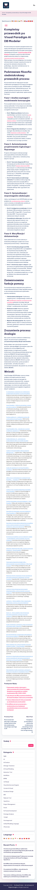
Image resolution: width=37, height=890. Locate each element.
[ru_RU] (26, 21)
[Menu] (34, 5)
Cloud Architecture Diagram (11, 785)
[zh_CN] (30, 21)
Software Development (10, 811)
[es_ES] (16, 21)
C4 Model (6, 782)
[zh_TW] (32, 21)
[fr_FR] (17, 21)
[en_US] (14, 21)
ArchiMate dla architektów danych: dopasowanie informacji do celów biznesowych (18, 864)
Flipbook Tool (7, 798)
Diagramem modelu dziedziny (18, 132)
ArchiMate (6, 775)
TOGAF (6, 817)
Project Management (9, 804)
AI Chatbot (7, 762)
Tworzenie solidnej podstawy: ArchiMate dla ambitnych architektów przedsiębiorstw (17, 875)
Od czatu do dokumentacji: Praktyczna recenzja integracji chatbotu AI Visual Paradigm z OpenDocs (18, 857)
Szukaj (6, 741)
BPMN (5, 778)
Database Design (8, 791)
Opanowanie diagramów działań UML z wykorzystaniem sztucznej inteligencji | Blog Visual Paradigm (19, 563)
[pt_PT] (25, 21)
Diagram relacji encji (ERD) (23, 165)
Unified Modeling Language (11, 823)
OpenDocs (7, 801)
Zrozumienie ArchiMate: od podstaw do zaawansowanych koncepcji (16, 870)
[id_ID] (21, 21)
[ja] (23, 21)
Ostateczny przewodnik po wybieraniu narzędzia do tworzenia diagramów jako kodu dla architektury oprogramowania (18, 850)
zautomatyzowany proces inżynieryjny (14, 58)
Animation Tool (8, 772)
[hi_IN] (19, 21)
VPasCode (7, 827)
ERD (5, 794)
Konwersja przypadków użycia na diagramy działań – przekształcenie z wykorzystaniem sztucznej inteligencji (19, 538)
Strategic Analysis (9, 814)
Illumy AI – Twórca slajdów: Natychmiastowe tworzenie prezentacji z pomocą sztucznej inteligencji (17, 614)
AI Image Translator (9, 765)
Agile (5, 756)
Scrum (5, 807)
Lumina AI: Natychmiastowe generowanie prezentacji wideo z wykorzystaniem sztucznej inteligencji (18, 591)
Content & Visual (8, 788)
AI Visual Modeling (9, 769)
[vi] (28, 21)
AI (6, 25)
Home (3, 12)
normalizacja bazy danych (18, 201)
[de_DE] (12, 21)
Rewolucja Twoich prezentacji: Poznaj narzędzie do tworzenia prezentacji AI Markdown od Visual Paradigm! (19, 577)
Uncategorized (8, 820)
